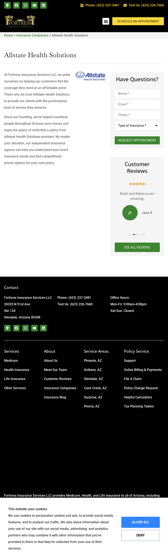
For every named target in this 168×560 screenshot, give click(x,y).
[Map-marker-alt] (7, 5)
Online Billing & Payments (143, 370)
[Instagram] (25, 5)
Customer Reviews (58, 379)
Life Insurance (14, 379)
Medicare (11, 361)
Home (8, 35)
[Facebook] (16, 5)
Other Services (15, 388)
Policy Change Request (141, 388)
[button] (105, 21)
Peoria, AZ (92, 406)
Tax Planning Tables (139, 406)
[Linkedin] (43, 5)
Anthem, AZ (93, 370)
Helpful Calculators (138, 397)
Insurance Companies (32, 35)
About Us (50, 361)
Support (130, 361)
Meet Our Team (55, 370)
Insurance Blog (55, 397)
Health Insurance (16, 370)
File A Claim (133, 379)
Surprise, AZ (93, 397)
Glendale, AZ (93, 379)
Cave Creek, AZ (95, 388)
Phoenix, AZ (93, 361)
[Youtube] (34, 5)
